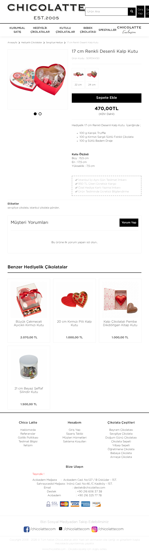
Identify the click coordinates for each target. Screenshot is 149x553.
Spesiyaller (107, 30)
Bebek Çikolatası (88, 30)
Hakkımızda (28, 430)
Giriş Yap (140, 12)
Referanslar (28, 434)
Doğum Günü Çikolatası (121, 438)
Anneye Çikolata (121, 457)
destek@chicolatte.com (89, 488)
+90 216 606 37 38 (89, 491)
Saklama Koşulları (74, 441)
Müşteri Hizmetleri (74, 438)
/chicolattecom (43, 529)
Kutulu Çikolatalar (65, 30)
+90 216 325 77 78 (90, 495)
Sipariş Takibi (74, 434)
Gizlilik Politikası (28, 438)
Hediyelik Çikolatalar (40, 30)
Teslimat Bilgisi (28, 441)
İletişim (28, 445)
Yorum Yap (129, 222)
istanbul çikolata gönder (44, 208)
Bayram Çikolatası (121, 430)
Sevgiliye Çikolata (121, 434)
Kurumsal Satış (17, 30)
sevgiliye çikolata (18, 208)
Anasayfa (12, 43)
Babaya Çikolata (121, 453)
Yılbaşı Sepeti (121, 445)
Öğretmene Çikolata (121, 449)
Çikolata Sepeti (121, 441)
